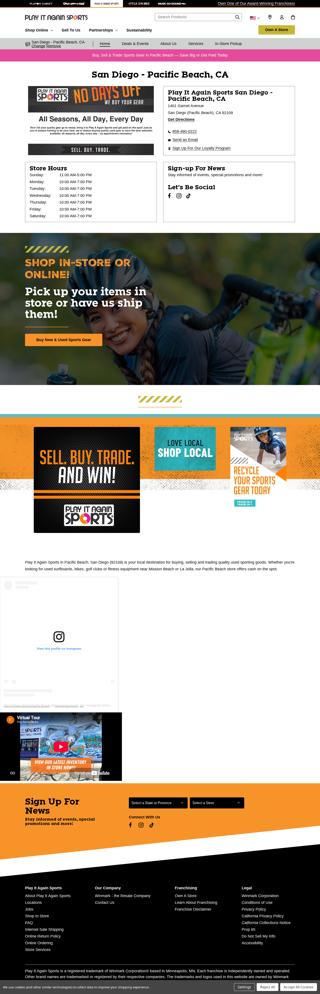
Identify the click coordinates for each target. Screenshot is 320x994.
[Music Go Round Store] (172, 3)
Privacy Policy (254, 909)
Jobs (29, 909)
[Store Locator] (270, 17)
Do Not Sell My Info (258, 936)
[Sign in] (281, 17)
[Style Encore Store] (139, 3)
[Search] (237, 18)
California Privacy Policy (263, 916)
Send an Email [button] (185, 140)
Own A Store (276, 30)
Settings (244, 987)
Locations (33, 902)
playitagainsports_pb (69, 705)
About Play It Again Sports (48, 896)
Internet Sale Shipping (44, 929)
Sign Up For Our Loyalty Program (201, 148)
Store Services (38, 950)
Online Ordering (39, 943)
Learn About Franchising (196, 902)
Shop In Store (37, 916)
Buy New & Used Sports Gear (63, 340)
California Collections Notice (266, 923)
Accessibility (252, 943)
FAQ (29, 923)
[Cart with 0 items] (293, 17)
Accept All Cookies (298, 987)
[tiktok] (188, 195)
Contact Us (104, 902)
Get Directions (181, 119)
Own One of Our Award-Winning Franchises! (256, 3)
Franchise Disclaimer (193, 909)
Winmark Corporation (260, 896)
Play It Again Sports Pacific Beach (27, 705)
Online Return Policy (43, 936)
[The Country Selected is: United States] (254, 17)
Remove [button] (53, 46)
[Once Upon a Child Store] (74, 3)
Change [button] (38, 46)
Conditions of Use (257, 902)
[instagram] (179, 195)
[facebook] (169, 195)
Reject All (267, 987)
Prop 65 (248, 929)
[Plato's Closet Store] (41, 3)
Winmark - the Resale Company (122, 896)
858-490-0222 (184, 131)
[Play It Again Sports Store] (106, 3)
